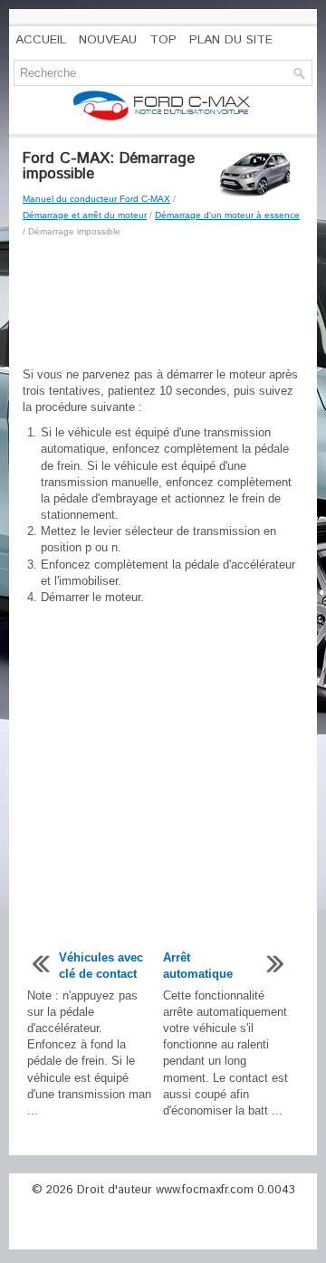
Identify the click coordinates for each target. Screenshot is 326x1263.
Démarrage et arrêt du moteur (85, 215)
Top (163, 40)
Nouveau (108, 40)
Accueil (40, 40)
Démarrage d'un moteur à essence (227, 215)
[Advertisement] (163, 303)
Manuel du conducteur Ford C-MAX (96, 199)
